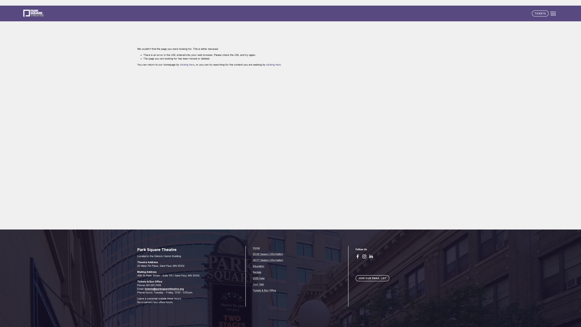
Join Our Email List (372, 278)
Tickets (540, 13)
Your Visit (258, 284)
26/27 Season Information (268, 260)
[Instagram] (364, 256)
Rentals (257, 272)
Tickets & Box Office (264, 290)
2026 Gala (258, 278)
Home (256, 247)
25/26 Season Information (268, 254)
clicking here (187, 64)
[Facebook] (358, 256)
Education (258, 266)
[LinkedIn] (371, 256)
